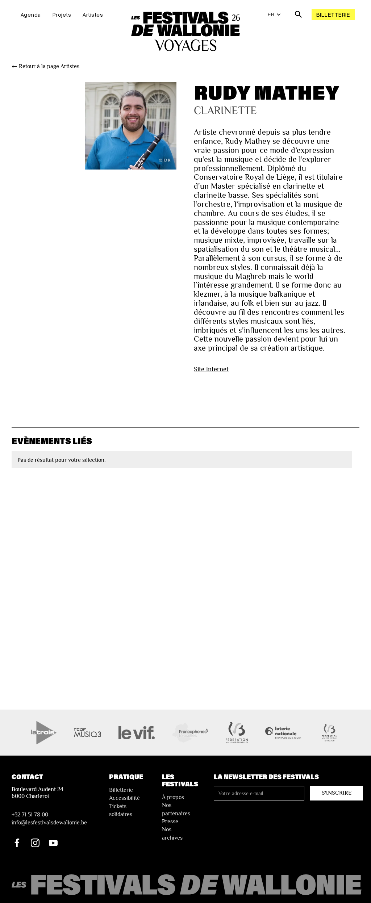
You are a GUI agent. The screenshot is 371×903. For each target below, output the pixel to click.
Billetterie (333, 14)
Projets (62, 14)
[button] (274, 14)
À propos (173, 797)
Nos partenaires (176, 809)
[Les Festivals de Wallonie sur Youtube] (53, 842)
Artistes (93, 14)
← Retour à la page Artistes (45, 66)
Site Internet (211, 368)
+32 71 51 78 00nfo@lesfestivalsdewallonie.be (49, 818)
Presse (170, 821)
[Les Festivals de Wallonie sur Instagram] (35, 842)
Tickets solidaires (120, 810)
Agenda (31, 14)
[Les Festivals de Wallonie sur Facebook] (17, 842)
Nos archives (172, 833)
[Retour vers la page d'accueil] (187, 884)
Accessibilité (124, 798)
